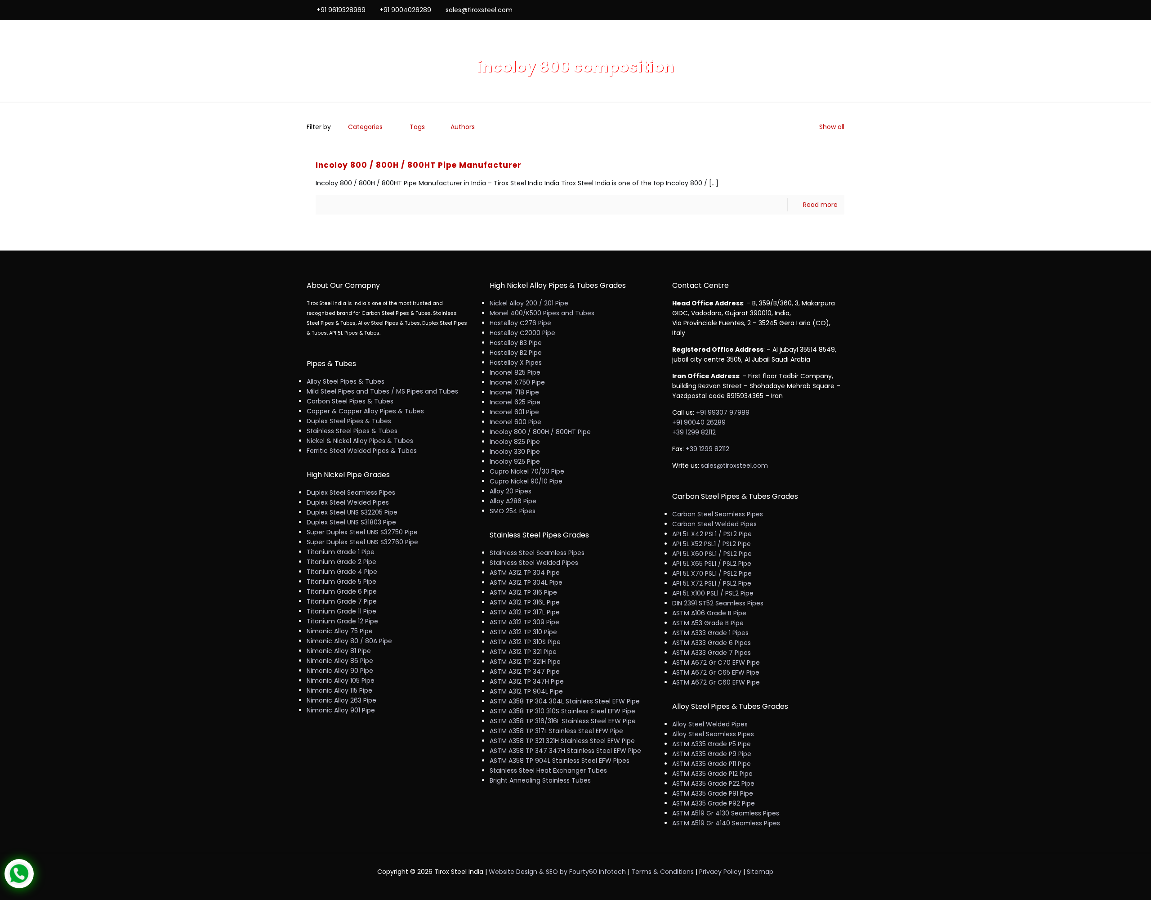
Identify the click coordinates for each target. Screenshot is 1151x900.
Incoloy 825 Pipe (515, 441)
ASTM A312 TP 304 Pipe (525, 572)
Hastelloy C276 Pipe (520, 322)
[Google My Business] (839, 9)
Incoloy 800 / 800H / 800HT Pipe (540, 431)
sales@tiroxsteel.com (479, 9)
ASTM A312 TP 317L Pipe (525, 612)
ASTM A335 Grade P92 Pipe (713, 803)
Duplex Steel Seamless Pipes (351, 492)
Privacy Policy (720, 871)
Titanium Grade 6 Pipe (342, 591)
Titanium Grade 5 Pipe (341, 581)
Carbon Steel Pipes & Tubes (350, 401)
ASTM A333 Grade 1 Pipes (710, 632)
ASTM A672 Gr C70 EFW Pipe (716, 662)
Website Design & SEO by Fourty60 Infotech (557, 871)
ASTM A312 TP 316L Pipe (525, 602)
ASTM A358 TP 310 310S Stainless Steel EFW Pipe (562, 711)
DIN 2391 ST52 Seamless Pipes (717, 603)
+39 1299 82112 (694, 432)
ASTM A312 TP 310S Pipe (525, 641)
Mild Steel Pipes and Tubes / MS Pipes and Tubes (382, 391)
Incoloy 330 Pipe (515, 451)
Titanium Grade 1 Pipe (341, 551)
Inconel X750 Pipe (517, 382)
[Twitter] (815, 9)
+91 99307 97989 (722, 412)
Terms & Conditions (662, 871)
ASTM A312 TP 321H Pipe (525, 661)
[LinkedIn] (827, 9)
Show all (831, 126)
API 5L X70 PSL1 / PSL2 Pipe (712, 573)
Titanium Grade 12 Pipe (342, 621)
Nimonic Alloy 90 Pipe (340, 670)
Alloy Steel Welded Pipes (710, 724)
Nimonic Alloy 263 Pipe (341, 700)
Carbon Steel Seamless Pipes (717, 514)
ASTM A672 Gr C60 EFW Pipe (716, 682)
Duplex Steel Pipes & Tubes (349, 420)
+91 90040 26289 (699, 422)
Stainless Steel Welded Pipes (534, 562)
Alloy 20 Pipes (510, 491)
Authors (463, 126)
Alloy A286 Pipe (513, 501)
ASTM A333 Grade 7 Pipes (711, 652)
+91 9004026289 (405, 9)
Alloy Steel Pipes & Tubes (345, 381)
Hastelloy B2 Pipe (516, 352)
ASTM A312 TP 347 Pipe (525, 671)
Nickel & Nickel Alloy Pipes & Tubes (360, 440)
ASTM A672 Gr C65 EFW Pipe (715, 672)
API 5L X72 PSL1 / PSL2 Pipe (711, 583)
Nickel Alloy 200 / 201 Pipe (529, 303)
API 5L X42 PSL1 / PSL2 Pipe (712, 533)
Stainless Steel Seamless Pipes (537, 552)
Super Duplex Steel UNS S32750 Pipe (362, 532)
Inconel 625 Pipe (515, 402)
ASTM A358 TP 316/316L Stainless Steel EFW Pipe (563, 720)
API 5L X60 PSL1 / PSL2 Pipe (712, 553)
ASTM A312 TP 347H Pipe (527, 681)
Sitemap (760, 871)
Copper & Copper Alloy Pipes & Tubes (365, 411)
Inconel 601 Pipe (514, 411)
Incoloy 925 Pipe (515, 461)
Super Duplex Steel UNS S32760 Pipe (362, 541)
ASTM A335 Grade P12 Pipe (712, 773)
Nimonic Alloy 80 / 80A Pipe (349, 640)
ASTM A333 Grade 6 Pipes (711, 642)
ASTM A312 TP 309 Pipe (524, 622)
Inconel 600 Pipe (515, 421)
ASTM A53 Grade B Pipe (708, 622)
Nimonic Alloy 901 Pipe (341, 710)
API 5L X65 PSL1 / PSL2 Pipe (711, 563)
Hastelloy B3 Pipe (516, 342)
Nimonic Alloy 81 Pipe (339, 650)
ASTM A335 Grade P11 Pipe (711, 763)
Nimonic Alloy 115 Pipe (339, 690)
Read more (820, 204)
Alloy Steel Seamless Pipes (713, 734)
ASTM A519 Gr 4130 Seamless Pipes (725, 813)
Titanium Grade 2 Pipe (341, 561)
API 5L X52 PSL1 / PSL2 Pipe (711, 543)
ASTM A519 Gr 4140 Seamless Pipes (726, 823)
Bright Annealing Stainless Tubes (540, 780)
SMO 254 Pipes (512, 510)
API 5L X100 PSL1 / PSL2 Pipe (713, 593)
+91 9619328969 (341, 9)
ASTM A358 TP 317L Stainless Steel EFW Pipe (556, 730)
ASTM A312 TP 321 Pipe (523, 651)
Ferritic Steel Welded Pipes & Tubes (362, 450)
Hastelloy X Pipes (516, 362)
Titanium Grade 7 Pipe (342, 601)
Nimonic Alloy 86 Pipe (340, 660)
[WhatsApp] (791, 9)
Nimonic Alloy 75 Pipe (340, 631)
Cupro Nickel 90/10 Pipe (526, 481)
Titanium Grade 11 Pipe (341, 611)
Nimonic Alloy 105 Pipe (341, 680)
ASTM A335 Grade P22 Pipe (713, 783)
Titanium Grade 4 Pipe (342, 571)
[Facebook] (803, 9)
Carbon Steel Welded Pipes (714, 523)
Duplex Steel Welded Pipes (348, 502)
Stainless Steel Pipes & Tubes (352, 430)
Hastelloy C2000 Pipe (522, 332)
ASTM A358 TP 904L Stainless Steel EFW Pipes (559, 760)
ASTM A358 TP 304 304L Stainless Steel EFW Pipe (565, 701)
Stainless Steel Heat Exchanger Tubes (548, 770)
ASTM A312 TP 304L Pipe (526, 582)
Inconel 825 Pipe (515, 372)
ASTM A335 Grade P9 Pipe (711, 753)
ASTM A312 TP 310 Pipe (523, 631)
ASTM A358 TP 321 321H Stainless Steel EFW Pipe (562, 740)
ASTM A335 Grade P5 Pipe (711, 743)
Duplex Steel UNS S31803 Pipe (351, 522)
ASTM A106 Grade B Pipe (709, 613)
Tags (417, 126)
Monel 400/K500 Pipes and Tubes (542, 313)
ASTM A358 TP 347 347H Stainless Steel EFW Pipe (565, 750)
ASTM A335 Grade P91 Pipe (712, 793)
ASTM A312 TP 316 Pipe (523, 592)
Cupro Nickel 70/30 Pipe (527, 471)
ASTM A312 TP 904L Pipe (526, 691)
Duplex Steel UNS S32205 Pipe (352, 512)
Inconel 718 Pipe (514, 392)
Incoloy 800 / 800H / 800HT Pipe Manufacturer (419, 165)
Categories (365, 126)
